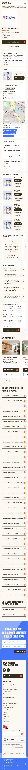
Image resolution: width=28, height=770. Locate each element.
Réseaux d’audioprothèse (10, 703)
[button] (14, 111)
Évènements (6, 719)
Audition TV (6, 716)
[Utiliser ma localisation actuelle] (24, 646)
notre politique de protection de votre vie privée (8, 767)
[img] (7, 30)
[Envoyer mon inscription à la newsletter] (22, 734)
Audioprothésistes (8, 687)
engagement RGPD (19, 747)
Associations (6, 710)
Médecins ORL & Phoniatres (10, 689)
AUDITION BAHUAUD (10, 357)
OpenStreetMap (15, 124)
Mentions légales (7, 754)
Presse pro (6, 721)
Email (5, 37)
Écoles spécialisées (8, 707)
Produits (5, 712)
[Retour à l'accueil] (13, 664)
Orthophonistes (7, 691)
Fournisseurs (6, 701)
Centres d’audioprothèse (9, 685)
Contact (5, 756)
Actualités (5, 714)
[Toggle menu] (25, 3)
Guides (5, 694)
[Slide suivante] (8, 381)
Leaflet (6, 124)
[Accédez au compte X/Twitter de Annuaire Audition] (8, 670)
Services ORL (6, 705)
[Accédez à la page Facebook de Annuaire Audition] (4, 670)
